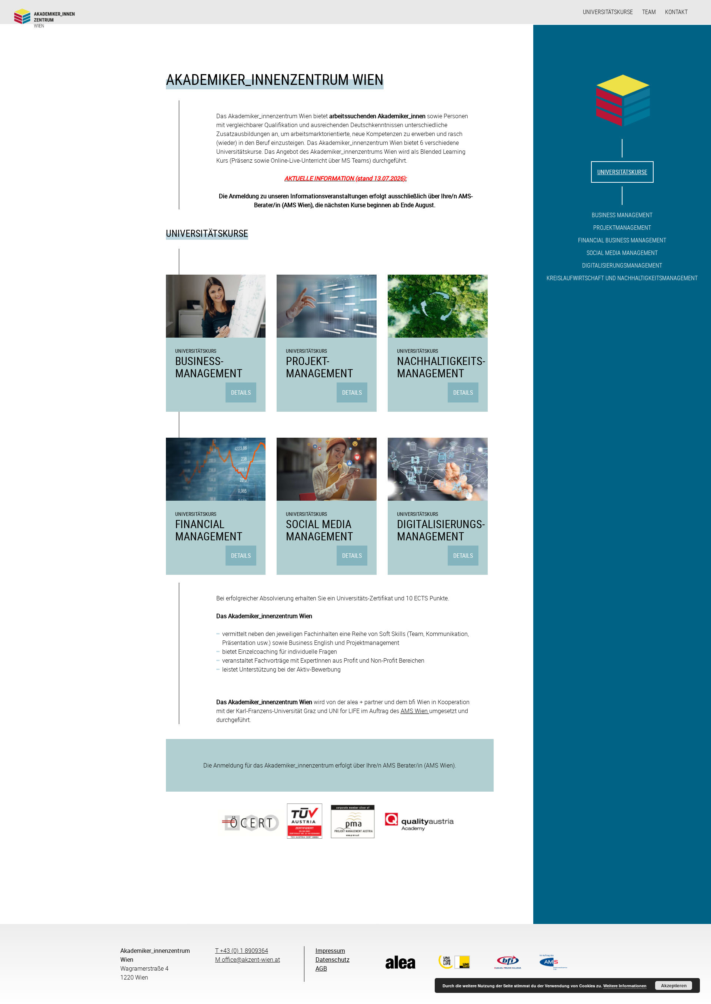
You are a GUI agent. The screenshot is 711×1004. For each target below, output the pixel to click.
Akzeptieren (674, 985)
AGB (321, 968)
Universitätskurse (608, 12)
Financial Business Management (622, 240)
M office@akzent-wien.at (247, 959)
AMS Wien (415, 711)
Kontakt (676, 12)
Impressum (330, 951)
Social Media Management (622, 253)
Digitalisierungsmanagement (622, 265)
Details (241, 392)
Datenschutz (333, 959)
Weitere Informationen (625, 985)
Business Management (622, 215)
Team (649, 12)
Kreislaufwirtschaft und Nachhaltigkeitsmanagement (622, 278)
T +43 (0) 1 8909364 (241, 951)
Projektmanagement (622, 227)
